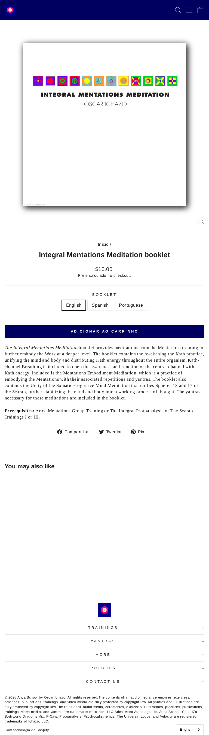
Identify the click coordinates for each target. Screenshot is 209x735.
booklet (104, 295)
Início (103, 244)
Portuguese (131, 305)
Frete (83, 275)
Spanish (100, 305)
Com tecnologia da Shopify (27, 730)
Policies (103, 668)
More (103, 655)
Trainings (103, 628)
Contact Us (103, 681)
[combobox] (190, 729)
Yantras (103, 641)
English (74, 305)
